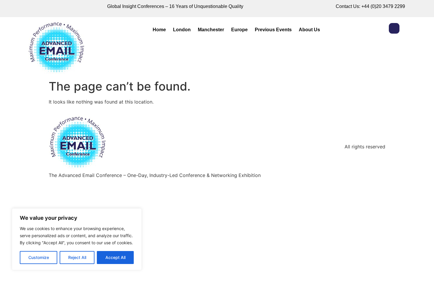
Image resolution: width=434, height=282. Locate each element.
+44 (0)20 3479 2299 (383, 6)
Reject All (77, 257)
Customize (38, 257)
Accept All (115, 257)
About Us (309, 29)
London (182, 29)
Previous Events (273, 29)
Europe (239, 29)
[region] (77, 239)
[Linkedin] (394, 28)
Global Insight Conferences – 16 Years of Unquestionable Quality (175, 6)
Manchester (211, 29)
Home (159, 29)
